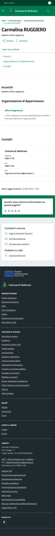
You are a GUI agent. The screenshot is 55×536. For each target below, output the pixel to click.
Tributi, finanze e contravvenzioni (15, 385)
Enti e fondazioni (9, 310)
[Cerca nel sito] (48, 11)
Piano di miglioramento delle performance (19, 503)
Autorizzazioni (7, 352)
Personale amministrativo (12, 318)
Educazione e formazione (12, 364)
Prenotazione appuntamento (14, 475)
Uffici (4, 306)
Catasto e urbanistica (10, 356)
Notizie (4, 407)
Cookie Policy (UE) (9, 507)
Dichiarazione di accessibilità (13, 499)
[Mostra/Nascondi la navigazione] (3, 10)
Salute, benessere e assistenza (15, 381)
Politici (4, 314)
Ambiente (6, 340)
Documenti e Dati (9, 322)
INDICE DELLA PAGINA (10, 49)
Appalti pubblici (8, 348)
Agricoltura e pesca (10, 336)
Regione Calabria (9, 3)
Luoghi (4, 429)
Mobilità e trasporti (10, 377)
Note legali (6, 495)
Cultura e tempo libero (11, 360)
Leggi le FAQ (7, 470)
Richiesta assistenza (10, 483)
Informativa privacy (10, 491)
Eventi (4, 433)
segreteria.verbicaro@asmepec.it (19, 462)
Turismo (5, 389)
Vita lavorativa (8, 393)
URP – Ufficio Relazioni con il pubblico (17, 459)
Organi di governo (9, 297)
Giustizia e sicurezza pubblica (14, 368)
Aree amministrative (10, 301)
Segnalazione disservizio (12, 479)
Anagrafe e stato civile (11, 344)
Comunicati (6, 411)
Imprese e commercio (11, 372)
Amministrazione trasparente (14, 487)
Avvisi (4, 415)
